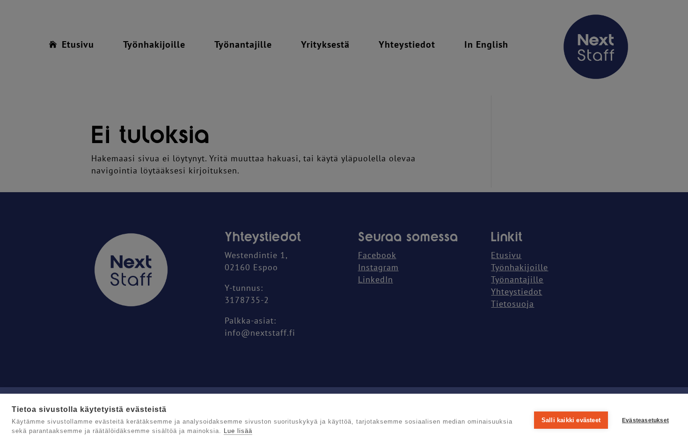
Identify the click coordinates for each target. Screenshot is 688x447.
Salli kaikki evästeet (571, 420)
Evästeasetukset (645, 420)
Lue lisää (238, 430)
